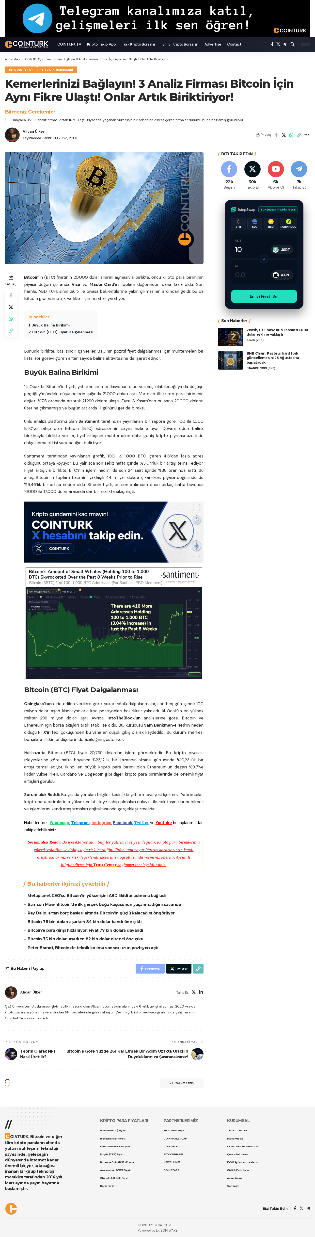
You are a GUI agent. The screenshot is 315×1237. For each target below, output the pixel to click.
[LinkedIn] (201, 992)
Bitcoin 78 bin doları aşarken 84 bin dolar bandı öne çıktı (85, 921)
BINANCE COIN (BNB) (261, 368)
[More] (306, 135)
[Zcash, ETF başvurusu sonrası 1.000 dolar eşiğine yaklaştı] (230, 337)
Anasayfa (11, 59)
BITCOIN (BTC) (31, 59)
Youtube (164, 822)
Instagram (101, 822)
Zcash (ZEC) (255, 340)
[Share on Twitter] (283, 135)
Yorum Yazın (184, 1083)
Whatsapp (59, 822)
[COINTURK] (27, 44)
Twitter (141, 822)
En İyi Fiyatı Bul (264, 296)
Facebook (122, 822)
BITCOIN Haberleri (57, 70)
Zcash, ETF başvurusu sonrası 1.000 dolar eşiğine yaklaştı (277, 332)
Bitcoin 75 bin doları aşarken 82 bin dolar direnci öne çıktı (85, 939)
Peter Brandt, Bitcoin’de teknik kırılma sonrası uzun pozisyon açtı (93, 947)
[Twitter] (278, 44)
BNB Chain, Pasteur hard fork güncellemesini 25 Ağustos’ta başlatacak (273, 358)
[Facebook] (272, 44)
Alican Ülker (34, 131)
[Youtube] (276, 175)
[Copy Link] (299, 135)
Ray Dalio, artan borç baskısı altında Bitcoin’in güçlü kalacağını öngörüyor (101, 913)
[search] (292, 44)
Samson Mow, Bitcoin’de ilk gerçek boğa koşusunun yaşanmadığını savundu (104, 904)
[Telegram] (285, 44)
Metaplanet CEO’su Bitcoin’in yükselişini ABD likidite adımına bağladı (97, 895)
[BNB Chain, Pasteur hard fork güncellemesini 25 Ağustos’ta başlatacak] (230, 360)
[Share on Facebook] (276, 135)
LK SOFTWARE (166, 1230)
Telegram (80, 822)
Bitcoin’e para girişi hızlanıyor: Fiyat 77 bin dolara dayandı (85, 930)
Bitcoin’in (33, 277)
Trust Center (105, 865)
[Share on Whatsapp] (291, 135)
